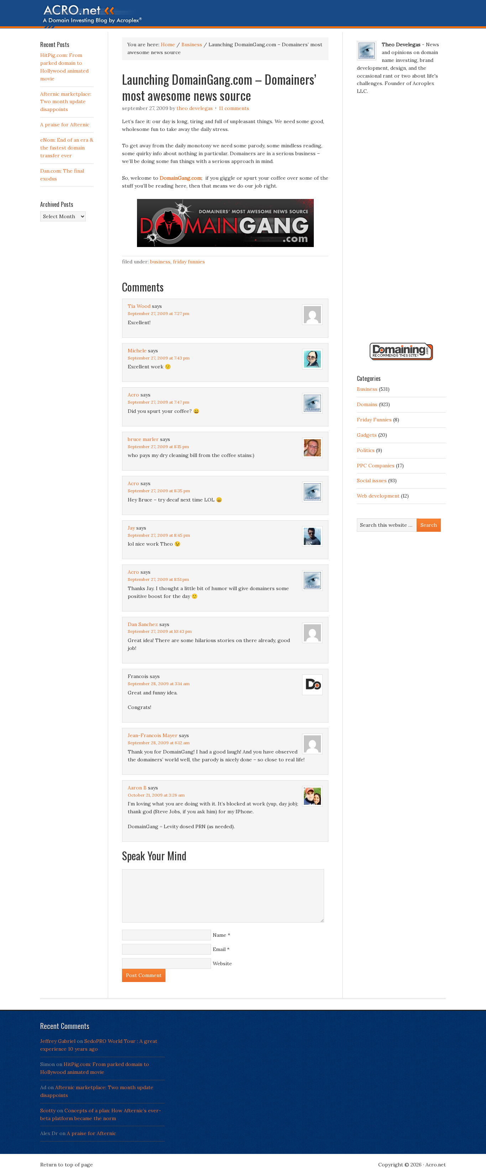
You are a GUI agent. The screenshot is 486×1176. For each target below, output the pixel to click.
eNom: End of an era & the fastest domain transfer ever (66, 148)
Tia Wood (139, 306)
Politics (366, 450)
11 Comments (234, 108)
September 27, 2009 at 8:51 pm (158, 579)
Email (219, 949)
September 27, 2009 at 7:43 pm (159, 358)
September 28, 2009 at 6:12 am (159, 742)
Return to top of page (66, 1164)
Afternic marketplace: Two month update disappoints (65, 102)
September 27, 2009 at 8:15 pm (158, 446)
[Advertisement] (401, 222)
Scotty (48, 1110)
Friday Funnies (189, 261)
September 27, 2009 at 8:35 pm (159, 490)
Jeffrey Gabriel (57, 1041)
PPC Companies (376, 465)
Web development (378, 496)
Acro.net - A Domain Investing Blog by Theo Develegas (243, 16)
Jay (131, 528)
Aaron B (137, 787)
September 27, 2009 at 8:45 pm (159, 535)
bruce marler (143, 439)
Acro (133, 395)
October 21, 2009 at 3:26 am (156, 795)
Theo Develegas (194, 108)
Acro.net (436, 1164)
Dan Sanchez (143, 624)
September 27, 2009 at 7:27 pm (158, 313)
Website (222, 963)
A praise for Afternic (64, 124)
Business (160, 261)
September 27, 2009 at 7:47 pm (158, 402)
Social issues (372, 480)
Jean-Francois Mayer (153, 735)
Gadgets (367, 435)
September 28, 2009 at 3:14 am (159, 683)
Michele (137, 350)
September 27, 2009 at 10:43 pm (160, 631)
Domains (367, 404)
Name (219, 935)
